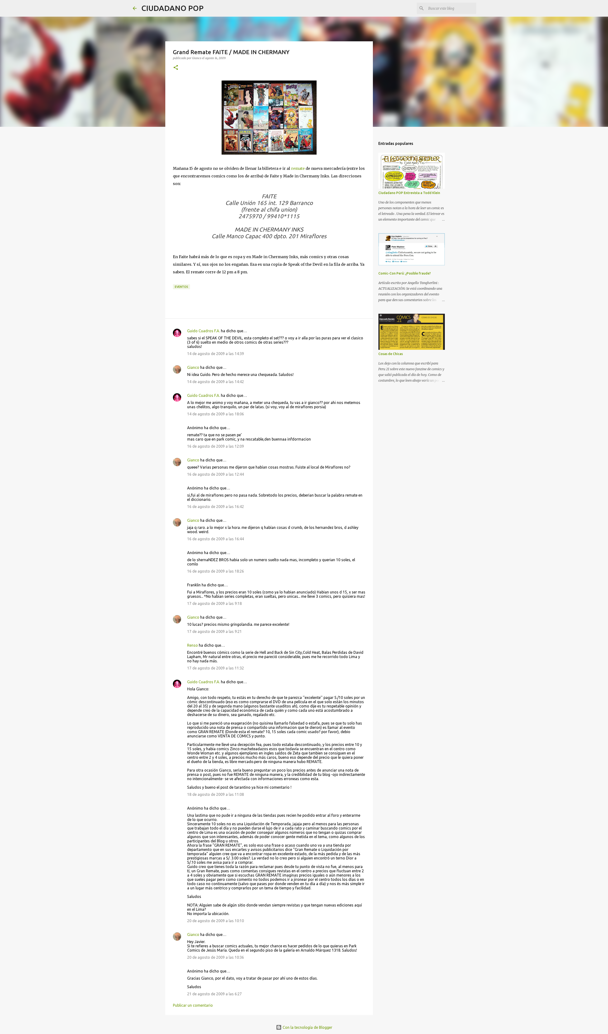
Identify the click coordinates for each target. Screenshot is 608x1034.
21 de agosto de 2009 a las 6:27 (214, 994)
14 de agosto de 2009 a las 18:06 (215, 414)
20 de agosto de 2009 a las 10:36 (215, 957)
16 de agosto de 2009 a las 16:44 (215, 539)
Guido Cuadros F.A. (203, 331)
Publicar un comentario (193, 1005)
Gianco (193, 367)
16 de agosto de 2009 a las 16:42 (215, 506)
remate (298, 168)
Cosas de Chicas (390, 354)
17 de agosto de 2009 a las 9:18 (214, 603)
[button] (176, 68)
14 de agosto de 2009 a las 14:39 (215, 353)
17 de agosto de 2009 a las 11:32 (215, 668)
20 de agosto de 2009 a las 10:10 (215, 921)
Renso (192, 645)
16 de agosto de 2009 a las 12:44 (215, 474)
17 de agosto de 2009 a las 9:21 (214, 631)
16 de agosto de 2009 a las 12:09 (215, 446)
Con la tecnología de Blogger (307, 1027)
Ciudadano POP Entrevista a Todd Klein (409, 193)
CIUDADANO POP (172, 8)
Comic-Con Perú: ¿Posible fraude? (404, 273)
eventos (181, 286)
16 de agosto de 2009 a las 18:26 (215, 571)
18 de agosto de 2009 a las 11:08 (215, 794)
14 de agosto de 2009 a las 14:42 (215, 381)
